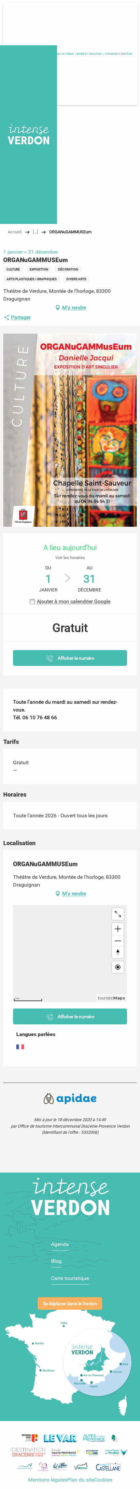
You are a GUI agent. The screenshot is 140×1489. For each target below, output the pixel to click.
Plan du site (80, 1480)
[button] (118, 53)
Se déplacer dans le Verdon (70, 1304)
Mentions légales (47, 1480)
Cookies (103, 1480)
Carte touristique (70, 1278)
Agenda (60, 1244)
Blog (56, 1261)
